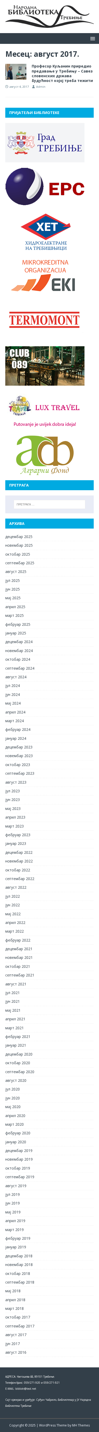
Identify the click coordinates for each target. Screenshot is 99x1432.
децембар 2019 (18, 1150)
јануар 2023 (15, 843)
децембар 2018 (18, 1255)
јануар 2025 (15, 632)
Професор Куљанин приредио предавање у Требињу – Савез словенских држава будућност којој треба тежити (62, 73)
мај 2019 (13, 1211)
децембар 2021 (18, 948)
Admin (40, 87)
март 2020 (14, 1124)
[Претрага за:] (49, 504)
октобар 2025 (17, 554)
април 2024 (15, 712)
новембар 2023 (19, 755)
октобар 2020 (17, 1062)
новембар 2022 (19, 861)
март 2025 (14, 615)
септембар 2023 (19, 773)
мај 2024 (13, 703)
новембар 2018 (19, 1264)
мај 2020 (13, 1106)
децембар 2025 (18, 536)
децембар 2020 (18, 1054)
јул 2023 (12, 790)
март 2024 (14, 720)
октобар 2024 (17, 659)
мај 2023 (13, 808)
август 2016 (15, 1352)
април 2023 (15, 817)
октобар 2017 (17, 1317)
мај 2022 (13, 913)
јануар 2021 (15, 1045)
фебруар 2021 (17, 1036)
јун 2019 (12, 1203)
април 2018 (15, 1299)
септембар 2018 (19, 1282)
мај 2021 (13, 1010)
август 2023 (15, 782)
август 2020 (15, 1080)
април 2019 (15, 1220)
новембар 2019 (19, 1159)
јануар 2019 (15, 1246)
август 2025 (15, 571)
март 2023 (14, 826)
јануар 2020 (15, 1141)
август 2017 (15, 1334)
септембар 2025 (19, 562)
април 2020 (15, 1115)
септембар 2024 (19, 668)
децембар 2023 (18, 747)
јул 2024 (12, 685)
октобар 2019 (17, 1168)
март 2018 (14, 1308)
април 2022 (15, 922)
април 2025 (15, 606)
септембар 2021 (19, 975)
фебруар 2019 (17, 1238)
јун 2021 (12, 1001)
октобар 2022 (17, 869)
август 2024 (15, 676)
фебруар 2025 (17, 624)
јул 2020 (12, 1089)
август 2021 (15, 983)
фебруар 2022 (17, 940)
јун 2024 (12, 694)
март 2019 (14, 1229)
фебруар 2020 (17, 1132)
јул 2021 (12, 992)
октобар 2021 (17, 966)
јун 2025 (12, 589)
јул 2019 (12, 1194)
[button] (92, 38)
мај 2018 (13, 1290)
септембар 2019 (19, 1176)
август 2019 (15, 1185)
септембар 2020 (19, 1071)
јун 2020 (12, 1097)
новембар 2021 (19, 957)
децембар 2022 (18, 852)
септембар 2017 (19, 1326)
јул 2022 (12, 896)
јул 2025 (12, 580)
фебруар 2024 (17, 729)
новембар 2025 (19, 545)
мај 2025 (13, 597)
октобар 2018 (17, 1273)
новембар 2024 (19, 650)
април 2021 (15, 1018)
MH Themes (81, 1425)
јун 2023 (12, 799)
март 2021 (14, 1027)
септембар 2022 (19, 878)
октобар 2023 (17, 764)
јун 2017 (12, 1343)
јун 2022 (12, 904)
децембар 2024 (18, 641)
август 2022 (15, 887)
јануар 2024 (15, 738)
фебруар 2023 (17, 834)
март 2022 (14, 931)
